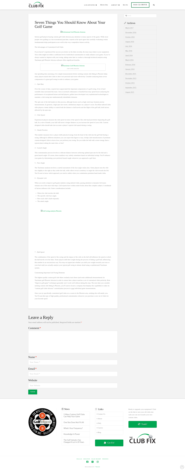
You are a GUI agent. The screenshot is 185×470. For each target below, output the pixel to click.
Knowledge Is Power (72, 434)
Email (32, 368)
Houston (87, 459)
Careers (100, 428)
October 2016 (130, 37)
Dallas (79, 459)
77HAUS (97, 466)
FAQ (99, 423)
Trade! (144, 424)
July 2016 (128, 46)
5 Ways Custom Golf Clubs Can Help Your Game (74, 415)
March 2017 (129, 28)
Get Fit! (110, 442)
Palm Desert (96, 459)
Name (32, 357)
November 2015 (130, 78)
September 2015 (130, 87)
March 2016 (129, 60)
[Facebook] (87, 462)
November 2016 (130, 32)
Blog (99, 432)
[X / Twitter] (92, 462)
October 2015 (130, 83)
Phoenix (105, 459)
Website (32, 380)
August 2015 (129, 92)
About (100, 418)
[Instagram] (98, 462)
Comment (34, 328)
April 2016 (129, 55)
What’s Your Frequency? (73, 428)
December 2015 (130, 74)
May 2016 (128, 51)
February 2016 (130, 64)
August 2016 (129, 41)
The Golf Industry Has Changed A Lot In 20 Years (74, 441)
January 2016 (129, 69)
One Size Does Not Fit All (74, 422)
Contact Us (101, 414)
